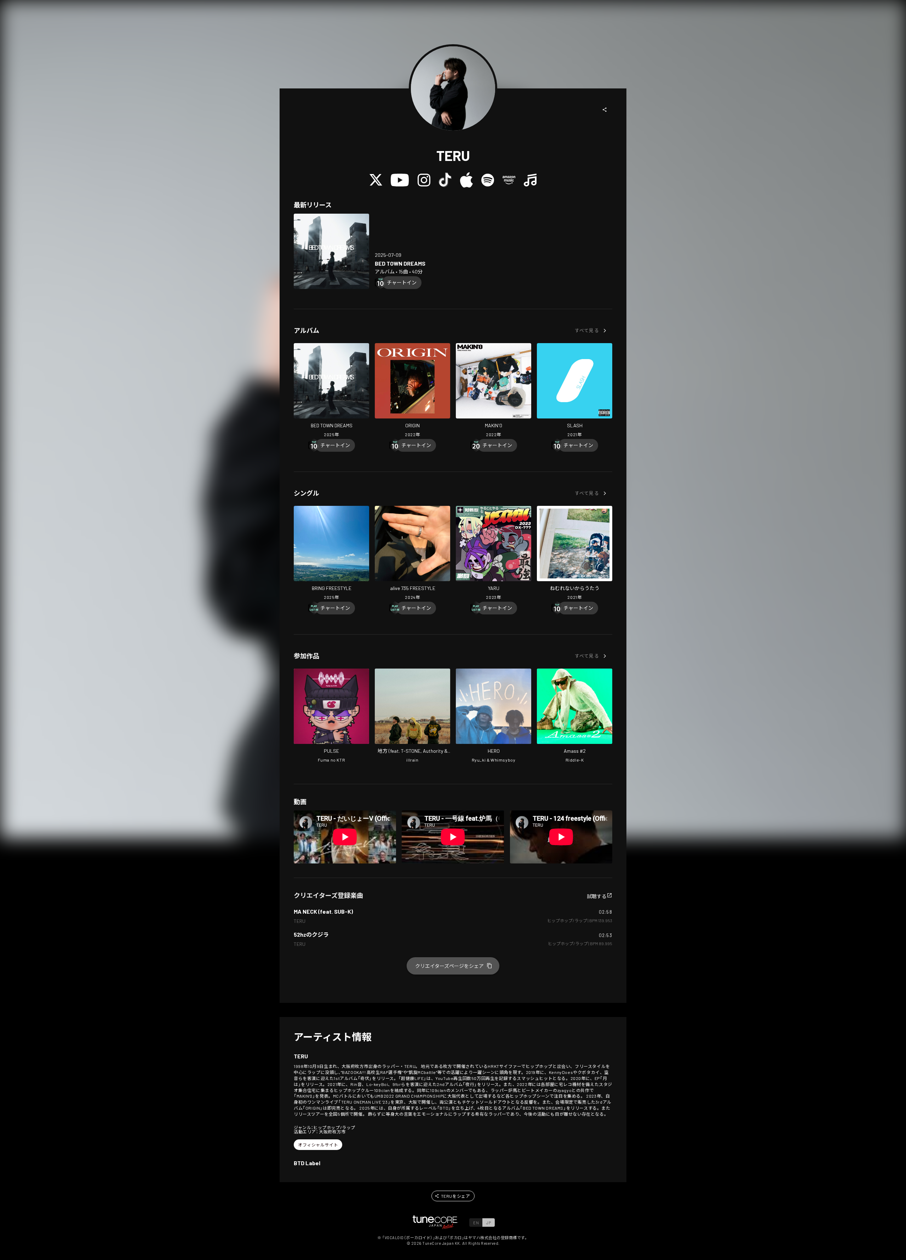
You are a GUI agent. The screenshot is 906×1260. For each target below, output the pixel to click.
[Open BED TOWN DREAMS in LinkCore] (331, 251)
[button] (604, 110)
